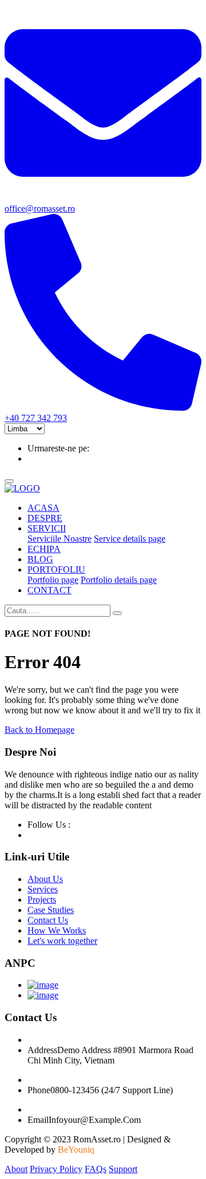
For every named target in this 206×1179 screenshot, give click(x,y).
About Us (45, 879)
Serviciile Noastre (59, 538)
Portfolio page (52, 580)
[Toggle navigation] (9, 481)
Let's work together (62, 941)
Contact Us (47, 920)
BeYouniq (76, 1149)
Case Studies (50, 910)
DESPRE (44, 518)
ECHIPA (44, 549)
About (16, 1169)
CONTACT (49, 590)
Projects (41, 899)
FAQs (95, 1169)
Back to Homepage (39, 730)
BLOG (40, 559)
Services (42, 889)
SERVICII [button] (46, 528)
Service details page (129, 538)
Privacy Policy (56, 1169)
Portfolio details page (119, 580)
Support (123, 1169)
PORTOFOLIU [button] (56, 569)
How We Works (56, 930)
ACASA (43, 508)
